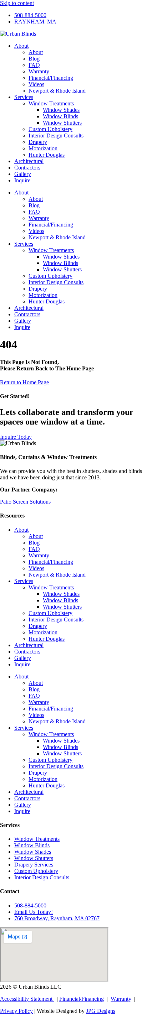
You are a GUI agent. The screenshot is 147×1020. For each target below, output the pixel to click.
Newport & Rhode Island (57, 91)
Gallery (22, 174)
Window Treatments (51, 103)
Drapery (38, 142)
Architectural (29, 161)
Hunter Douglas (47, 155)
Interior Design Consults (56, 135)
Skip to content (17, 3)
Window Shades (61, 110)
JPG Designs (100, 1011)
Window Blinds (60, 116)
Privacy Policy (16, 1011)
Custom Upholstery (50, 129)
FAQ (34, 65)
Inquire (22, 180)
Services (23, 97)
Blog (34, 59)
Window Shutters (62, 123)
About (21, 46)
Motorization (43, 148)
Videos (36, 84)
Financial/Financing (51, 78)
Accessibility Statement (27, 999)
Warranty (39, 71)
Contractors (27, 168)
